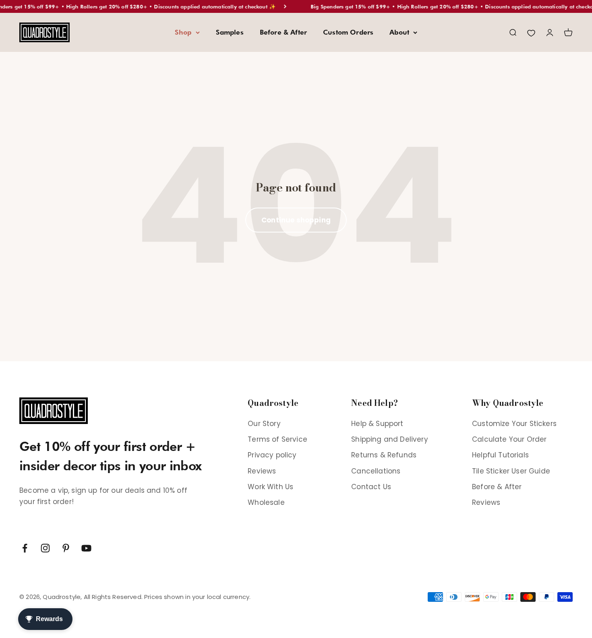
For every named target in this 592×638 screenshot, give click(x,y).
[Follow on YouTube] (86, 548)
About (399, 32)
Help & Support (377, 423)
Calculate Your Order (509, 439)
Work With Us (270, 487)
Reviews (262, 471)
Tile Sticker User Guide (511, 471)
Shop (183, 32)
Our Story (264, 423)
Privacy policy (272, 455)
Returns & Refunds (383, 455)
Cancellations (375, 471)
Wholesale (266, 502)
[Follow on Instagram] (45, 548)
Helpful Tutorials (500, 455)
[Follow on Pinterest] (65, 548)
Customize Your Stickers (514, 423)
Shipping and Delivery (389, 439)
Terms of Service (277, 439)
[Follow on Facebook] (24, 548)
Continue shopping (296, 220)
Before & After (283, 32)
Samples (230, 32)
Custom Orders (348, 32)
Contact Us (371, 487)
